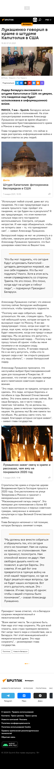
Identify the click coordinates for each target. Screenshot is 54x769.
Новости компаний (9, 719)
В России (28, 688)
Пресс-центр (31, 715)
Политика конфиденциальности (15, 723)
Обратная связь (8, 737)
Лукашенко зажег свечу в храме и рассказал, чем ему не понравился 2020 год (27, 468)
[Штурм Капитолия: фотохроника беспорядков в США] (27, 159)
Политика (6, 651)
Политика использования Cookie (16, 727)
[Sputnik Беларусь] (8, 21)
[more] (49, 194)
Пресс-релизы (17, 715)
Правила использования (23, 712)
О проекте (6, 712)
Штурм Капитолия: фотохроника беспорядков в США (25, 186)
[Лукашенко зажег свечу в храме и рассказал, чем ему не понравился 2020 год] (27, 443)
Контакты (5, 715)
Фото (6, 180)
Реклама (23, 719)
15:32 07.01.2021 (8, 43)
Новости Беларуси (20, 651)
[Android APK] (9, 745)
